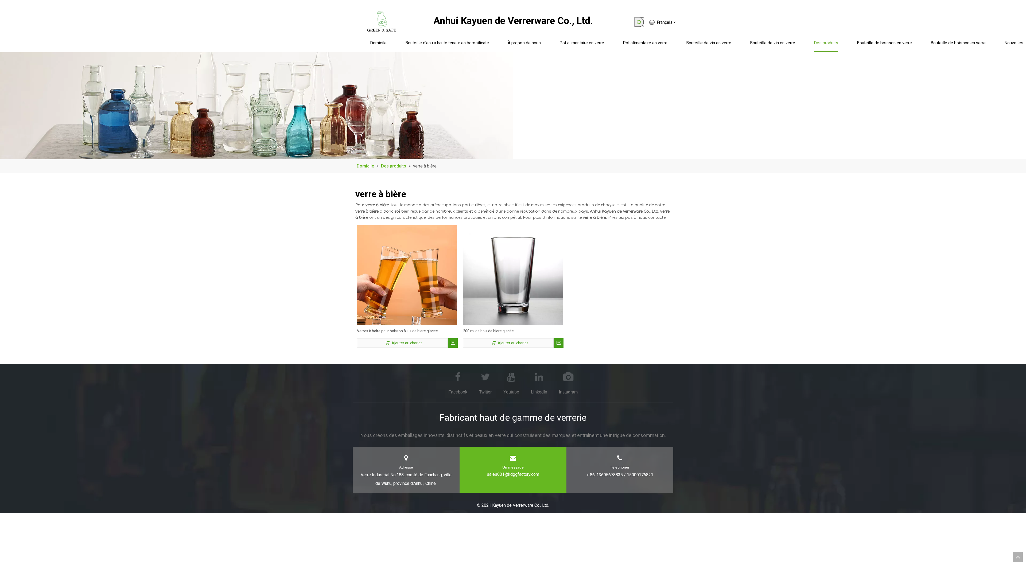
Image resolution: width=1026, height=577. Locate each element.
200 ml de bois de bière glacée (488, 331)
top (1018, 557)
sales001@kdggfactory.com (513, 474)
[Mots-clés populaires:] (639, 22)
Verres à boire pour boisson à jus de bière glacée (397, 331)
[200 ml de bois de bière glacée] (513, 275)
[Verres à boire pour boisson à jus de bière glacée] (407, 275)
